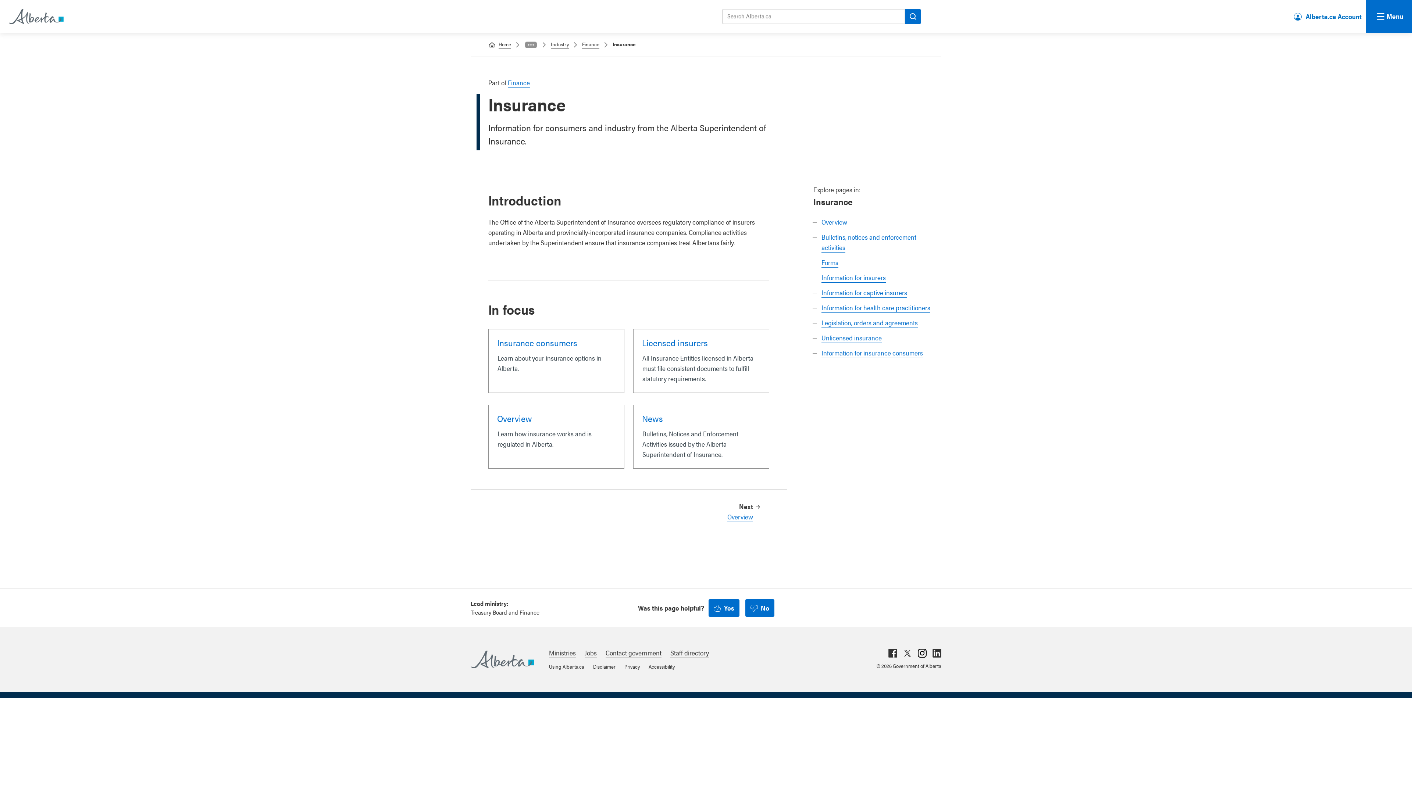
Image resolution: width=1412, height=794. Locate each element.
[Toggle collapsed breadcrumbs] (531, 45)
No (765, 607)
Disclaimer (604, 666)
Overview (834, 221)
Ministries (562, 652)
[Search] (913, 16)
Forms (829, 262)
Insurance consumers (537, 342)
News (652, 418)
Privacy (632, 666)
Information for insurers (853, 277)
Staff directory (689, 652)
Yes (729, 607)
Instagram (922, 653)
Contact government (634, 652)
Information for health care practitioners (875, 307)
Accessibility (662, 666)
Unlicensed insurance (851, 337)
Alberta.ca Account (1334, 16)
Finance (590, 44)
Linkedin (937, 653)
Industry (560, 44)
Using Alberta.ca (566, 666)
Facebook (892, 653)
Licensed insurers (675, 342)
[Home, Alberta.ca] (36, 16)
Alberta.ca (502, 659)
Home (505, 44)
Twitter (907, 653)
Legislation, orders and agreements (869, 322)
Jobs (591, 652)
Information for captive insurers (864, 292)
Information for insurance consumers (872, 352)
